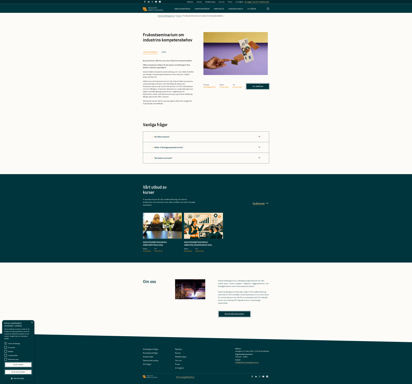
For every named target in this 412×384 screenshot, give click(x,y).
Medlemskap (210, 2)
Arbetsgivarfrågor (182, 9)
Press (230, 2)
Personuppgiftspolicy (185, 377)
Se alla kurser (259, 203)
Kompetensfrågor (202, 9)
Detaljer (6, 338)
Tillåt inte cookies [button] (18, 372)
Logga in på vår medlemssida (258, 2)
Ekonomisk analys (235, 9)
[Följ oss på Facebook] (145, 2)
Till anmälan (257, 86)
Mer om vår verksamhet (234, 314)
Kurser (199, 2)
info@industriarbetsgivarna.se (246, 362)
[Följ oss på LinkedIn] (149, 2)
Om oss (221, 2)
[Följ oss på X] (152, 2)
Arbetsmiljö (219, 9)
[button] (18, 378)
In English (239, 2)
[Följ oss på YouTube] (156, 2)
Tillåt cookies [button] (18, 365)
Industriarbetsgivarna (166, 16)
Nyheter (190, 2)
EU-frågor (252, 9)
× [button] (32, 322)
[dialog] (18, 351)
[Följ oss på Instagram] (160, 2)
